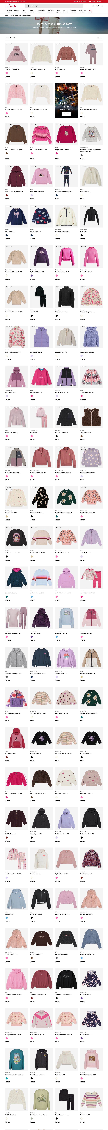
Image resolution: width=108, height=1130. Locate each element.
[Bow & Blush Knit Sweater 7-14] (91, 94)
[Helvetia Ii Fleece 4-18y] (66, 337)
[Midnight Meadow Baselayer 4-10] (66, 176)
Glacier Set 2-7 (34, 312)
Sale (90, 11)
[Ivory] (32, 73)
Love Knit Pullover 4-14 (61, 954)
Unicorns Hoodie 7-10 (86, 1034)
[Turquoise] (7, 1078)
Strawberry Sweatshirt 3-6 (62, 553)
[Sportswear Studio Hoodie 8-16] (16, 979)
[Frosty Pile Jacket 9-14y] (66, 297)
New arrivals (9, 11)
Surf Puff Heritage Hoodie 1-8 (63, 593)
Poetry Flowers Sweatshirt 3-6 (13, 1034)
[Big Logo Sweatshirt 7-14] (66, 859)
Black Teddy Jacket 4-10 (61, 432)
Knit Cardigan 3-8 (60, 69)
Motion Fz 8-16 (84, 231)
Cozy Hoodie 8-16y (35, 633)
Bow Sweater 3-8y (10, 231)
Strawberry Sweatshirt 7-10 (87, 512)
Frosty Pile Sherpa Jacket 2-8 (62, 231)
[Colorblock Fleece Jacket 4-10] (16, 457)
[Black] (81, 235)
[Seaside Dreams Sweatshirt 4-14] (41, 1099)
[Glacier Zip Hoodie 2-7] (91, 618)
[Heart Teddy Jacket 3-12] (66, 698)
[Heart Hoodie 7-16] (41, 859)
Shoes (58, 11)
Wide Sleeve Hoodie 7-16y (12, 69)
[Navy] (57, 195)
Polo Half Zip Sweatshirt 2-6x (38, 472)
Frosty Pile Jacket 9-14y (61, 312)
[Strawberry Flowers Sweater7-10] (91, 698)
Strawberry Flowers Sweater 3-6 (63, 512)
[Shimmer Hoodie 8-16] (91, 256)
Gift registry (83, 1)
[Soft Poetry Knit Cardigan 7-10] (66, 738)
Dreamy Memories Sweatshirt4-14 (14, 1074)
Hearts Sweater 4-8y (35, 231)
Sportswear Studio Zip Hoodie (13, 673)
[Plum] (7, 195)
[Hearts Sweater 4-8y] (41, 216)
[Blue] (32, 597)
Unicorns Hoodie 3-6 (85, 994)
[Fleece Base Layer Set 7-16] (66, 1099)
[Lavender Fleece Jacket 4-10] (66, 377)
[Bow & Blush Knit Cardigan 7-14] (16, 94)
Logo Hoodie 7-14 (60, 1074)
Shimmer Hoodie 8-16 (86, 272)
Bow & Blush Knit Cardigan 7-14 (13, 109)
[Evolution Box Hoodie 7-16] (66, 818)
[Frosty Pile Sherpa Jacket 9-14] (16, 337)
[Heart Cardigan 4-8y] (91, 176)
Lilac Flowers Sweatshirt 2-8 (87, 472)
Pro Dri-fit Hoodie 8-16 (36, 914)
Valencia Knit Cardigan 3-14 (37, 69)
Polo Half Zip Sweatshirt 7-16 (63, 472)
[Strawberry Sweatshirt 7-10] (91, 497)
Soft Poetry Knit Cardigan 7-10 (63, 753)
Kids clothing (50, 11)
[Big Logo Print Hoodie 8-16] (41, 256)
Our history (23, 1)
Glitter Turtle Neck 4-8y (11, 432)
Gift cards (76, 1)
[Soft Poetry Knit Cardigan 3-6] (41, 698)
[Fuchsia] (57, 153)
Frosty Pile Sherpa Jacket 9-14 (13, 352)
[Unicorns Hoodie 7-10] (91, 1019)
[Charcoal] (7, 677)
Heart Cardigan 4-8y (85, 191)
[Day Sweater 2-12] (91, 1099)
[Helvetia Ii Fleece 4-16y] (91, 859)
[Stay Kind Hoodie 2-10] (66, 658)
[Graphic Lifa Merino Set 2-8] (91, 577)
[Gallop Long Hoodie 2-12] (41, 497)
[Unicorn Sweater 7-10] (91, 738)
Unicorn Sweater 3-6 (35, 753)
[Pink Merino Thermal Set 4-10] (91, 54)
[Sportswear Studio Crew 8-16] (41, 979)
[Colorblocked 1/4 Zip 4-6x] (41, 1019)
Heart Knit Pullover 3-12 (61, 793)
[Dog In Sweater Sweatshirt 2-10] (66, 134)
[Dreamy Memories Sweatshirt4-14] (16, 1059)
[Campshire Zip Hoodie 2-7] (91, 337)
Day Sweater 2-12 (85, 1115)
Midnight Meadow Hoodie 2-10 (38, 673)
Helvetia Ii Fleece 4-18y (61, 352)
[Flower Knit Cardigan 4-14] (66, 899)
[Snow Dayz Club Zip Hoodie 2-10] (16, 176)
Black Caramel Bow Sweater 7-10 (13, 312)
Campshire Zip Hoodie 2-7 (87, 352)
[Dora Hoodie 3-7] (16, 899)
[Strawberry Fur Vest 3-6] (91, 899)
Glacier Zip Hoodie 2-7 (86, 633)
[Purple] (32, 275)
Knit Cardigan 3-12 (10, 834)
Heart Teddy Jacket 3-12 (61, 713)
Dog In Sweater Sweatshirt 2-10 (63, 149)
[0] (97, 6)
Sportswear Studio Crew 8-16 (38, 994)
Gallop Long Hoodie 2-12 (36, 512)
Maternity (65, 11)
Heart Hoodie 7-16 (35, 874)
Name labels (73, 11)
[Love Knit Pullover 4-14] (66, 939)
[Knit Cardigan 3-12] (16, 818)
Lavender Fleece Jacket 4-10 (62, 392)
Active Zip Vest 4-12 (85, 553)
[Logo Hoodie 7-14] (66, 1059)
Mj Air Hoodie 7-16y (10, 753)
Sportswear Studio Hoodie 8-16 (13, 994)
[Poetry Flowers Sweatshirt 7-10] (66, 1019)
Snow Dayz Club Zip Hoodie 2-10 (14, 191)
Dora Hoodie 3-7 (9, 914)
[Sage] (32, 1118)
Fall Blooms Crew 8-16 (61, 633)
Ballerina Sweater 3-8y (36, 392)
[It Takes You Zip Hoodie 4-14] (41, 1059)
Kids (24, 11)
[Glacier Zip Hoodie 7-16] (16, 377)
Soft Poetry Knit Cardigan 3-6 (38, 713)
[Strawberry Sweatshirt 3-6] (66, 537)
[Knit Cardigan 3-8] (66, 54)
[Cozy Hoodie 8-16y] (41, 618)
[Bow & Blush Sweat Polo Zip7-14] (16, 134)
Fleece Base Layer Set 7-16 (62, 1115)
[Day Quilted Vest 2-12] (41, 337)
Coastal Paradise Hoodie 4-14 (88, 1074)
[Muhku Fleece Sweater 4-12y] (16, 698)
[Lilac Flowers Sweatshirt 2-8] (91, 457)
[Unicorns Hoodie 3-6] (91, 979)
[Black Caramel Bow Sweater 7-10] (16, 297)
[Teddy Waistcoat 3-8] (91, 417)
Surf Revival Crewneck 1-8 (37, 593)
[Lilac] (32, 195)
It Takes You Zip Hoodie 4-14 (37, 1074)
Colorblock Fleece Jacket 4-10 (13, 472)
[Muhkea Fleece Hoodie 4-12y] (91, 658)
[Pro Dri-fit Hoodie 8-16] (41, 899)
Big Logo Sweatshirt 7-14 (61, 874)
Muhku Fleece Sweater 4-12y (12, 713)
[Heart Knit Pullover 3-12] (66, 778)
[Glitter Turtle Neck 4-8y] (16, 417)
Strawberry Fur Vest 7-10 (11, 954)
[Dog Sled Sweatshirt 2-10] (41, 176)
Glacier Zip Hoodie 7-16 (11, 392)
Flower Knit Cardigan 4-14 (62, 914)
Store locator (92, 1)
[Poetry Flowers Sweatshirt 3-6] (16, 1019)
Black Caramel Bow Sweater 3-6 (13, 272)
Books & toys (82, 11)
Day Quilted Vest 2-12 (36, 352)
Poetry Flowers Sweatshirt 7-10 (63, 1034)
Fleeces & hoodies (26, 15)
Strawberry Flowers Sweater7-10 (88, 713)
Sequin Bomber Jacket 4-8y (87, 392)
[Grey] (81, 155)
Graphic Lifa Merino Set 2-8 (87, 593)
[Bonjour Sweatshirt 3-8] (41, 939)
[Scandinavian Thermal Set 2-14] (16, 859)
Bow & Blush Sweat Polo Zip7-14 (13, 149)
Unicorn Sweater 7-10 (86, 753)
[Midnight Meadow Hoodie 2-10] (41, 658)
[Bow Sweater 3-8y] (16, 216)
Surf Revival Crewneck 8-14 (37, 553)
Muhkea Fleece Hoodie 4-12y (88, 673)
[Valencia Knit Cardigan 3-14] (41, 54)
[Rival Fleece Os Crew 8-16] (66, 256)
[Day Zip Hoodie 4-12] (16, 577)
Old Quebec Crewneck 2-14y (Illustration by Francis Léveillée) (90, 150)
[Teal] (57, 516)
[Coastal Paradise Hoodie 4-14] (91, 1059)
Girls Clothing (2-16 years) (15, 15)
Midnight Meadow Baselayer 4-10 (64, 191)
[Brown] (7, 153)
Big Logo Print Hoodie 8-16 (37, 272)
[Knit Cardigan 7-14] (16, 1099)
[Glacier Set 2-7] (41, 297)
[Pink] (7, 73)
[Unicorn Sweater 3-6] (41, 738)
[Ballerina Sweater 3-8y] (41, 377)
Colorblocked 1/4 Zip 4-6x (37, 1034)
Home (31, 11)
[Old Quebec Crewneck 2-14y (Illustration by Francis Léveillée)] (91, 134)
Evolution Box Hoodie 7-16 (62, 834)
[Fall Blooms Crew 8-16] (66, 618)
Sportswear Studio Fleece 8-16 (63, 994)
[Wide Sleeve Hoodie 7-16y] (16, 54)
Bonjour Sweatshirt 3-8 (36, 954)
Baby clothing (41, 11)
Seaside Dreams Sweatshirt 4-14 (38, 1115)
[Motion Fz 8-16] (91, 216)
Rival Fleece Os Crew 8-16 (62, 272)
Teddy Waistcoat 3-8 (85, 432)
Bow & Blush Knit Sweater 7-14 (88, 109)
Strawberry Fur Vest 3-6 (86, 914)
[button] (101, 6)
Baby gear (16, 11)
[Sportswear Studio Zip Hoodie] (16, 658)
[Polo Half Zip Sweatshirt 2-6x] (41, 457)
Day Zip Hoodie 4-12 (10, 593)
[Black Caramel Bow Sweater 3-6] (16, 256)
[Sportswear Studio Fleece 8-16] (66, 979)
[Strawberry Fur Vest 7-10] (16, 939)
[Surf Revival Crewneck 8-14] (41, 537)
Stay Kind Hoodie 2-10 (61, 673)
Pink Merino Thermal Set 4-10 (88, 69)
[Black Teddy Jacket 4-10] (66, 417)
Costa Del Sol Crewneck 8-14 (12, 553)
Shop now (66, 114)
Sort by (7, 38)
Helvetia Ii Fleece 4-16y (86, 874)
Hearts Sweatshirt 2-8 (11, 512)
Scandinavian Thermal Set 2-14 (13, 874)
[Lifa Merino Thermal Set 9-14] (16, 618)
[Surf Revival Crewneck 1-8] (41, 577)
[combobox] (54, 6)
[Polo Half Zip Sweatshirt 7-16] (66, 457)
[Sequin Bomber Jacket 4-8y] (91, 377)
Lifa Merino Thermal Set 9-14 (13, 633)
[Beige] (7, 516)
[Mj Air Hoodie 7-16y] (16, 738)
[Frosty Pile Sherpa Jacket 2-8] (66, 216)
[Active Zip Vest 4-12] (91, 537)
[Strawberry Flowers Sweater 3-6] (66, 497)
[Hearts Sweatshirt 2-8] (16, 497)
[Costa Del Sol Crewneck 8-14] (16, 537)
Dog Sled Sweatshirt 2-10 (37, 191)
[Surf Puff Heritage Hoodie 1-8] (66, 577)
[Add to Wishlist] (26, 45)
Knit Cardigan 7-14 (10, 1115)
